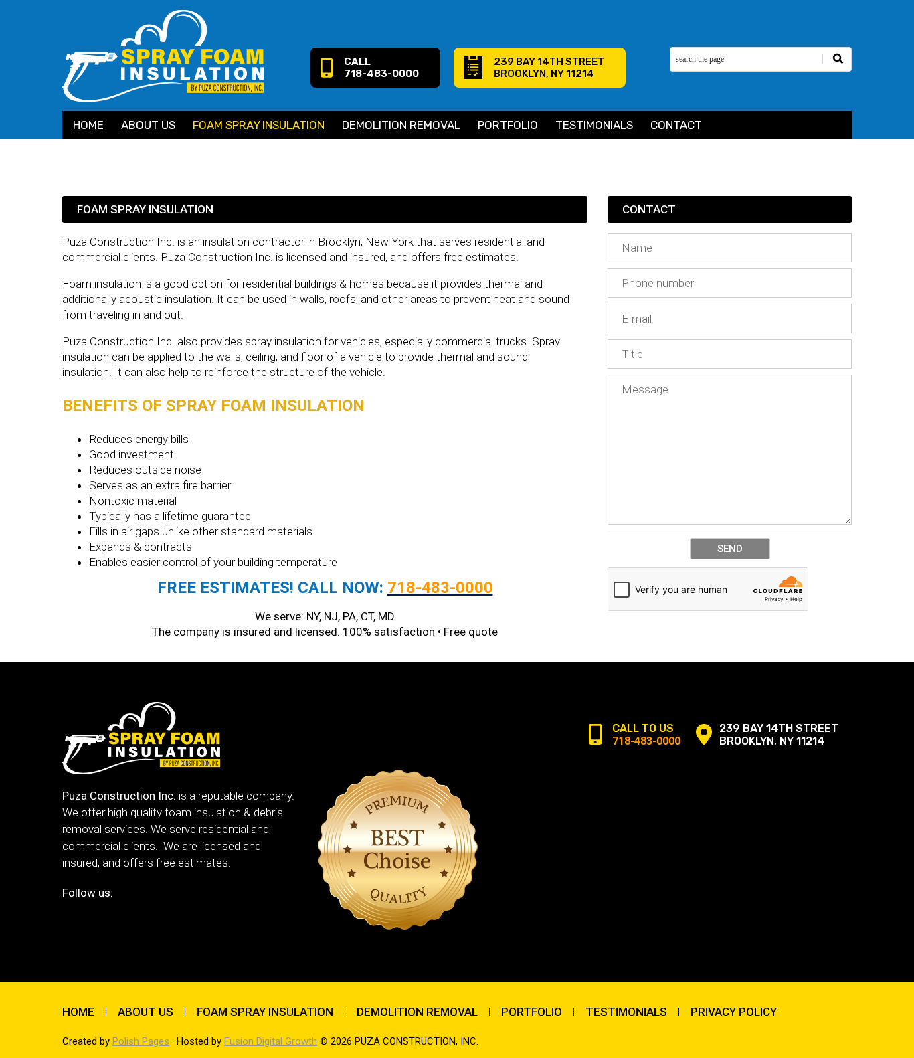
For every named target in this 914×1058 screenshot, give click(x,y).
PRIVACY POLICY (734, 1012)
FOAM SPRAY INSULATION (259, 125)
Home (88, 125)
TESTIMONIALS (594, 125)
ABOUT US (148, 125)
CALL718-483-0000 (381, 68)
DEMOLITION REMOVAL (401, 125)
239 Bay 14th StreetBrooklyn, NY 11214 (549, 68)
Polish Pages (140, 1041)
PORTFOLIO (508, 125)
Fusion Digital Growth (270, 1041)
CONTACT (676, 125)
